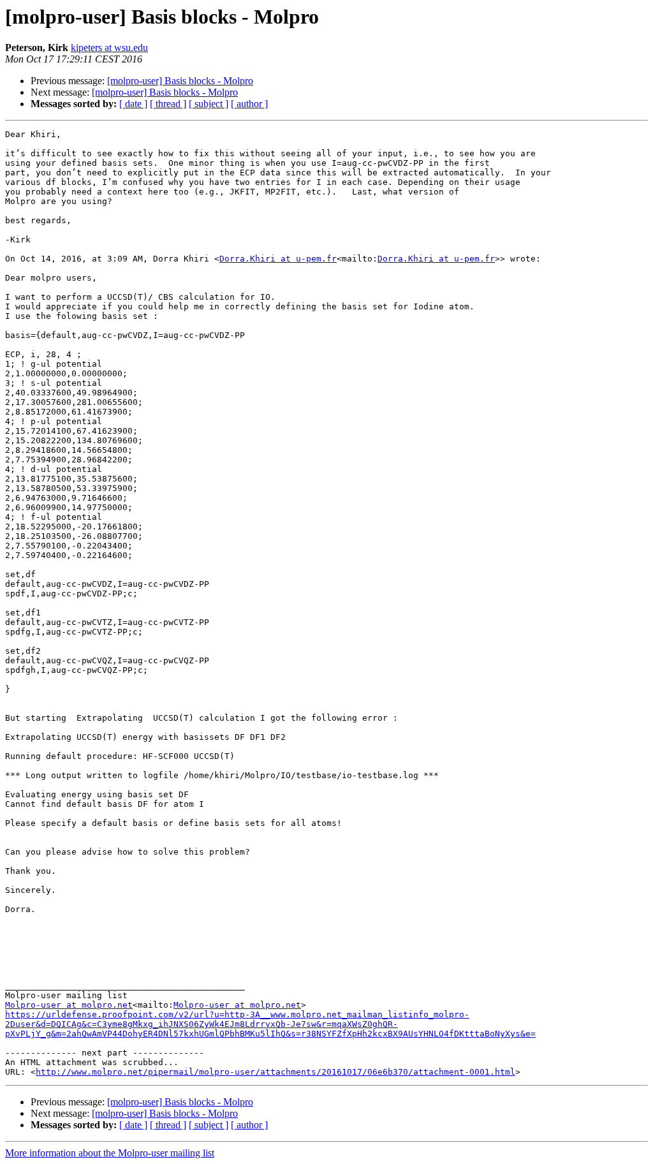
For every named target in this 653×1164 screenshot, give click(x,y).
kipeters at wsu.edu (109, 47)
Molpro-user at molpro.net (69, 1005)
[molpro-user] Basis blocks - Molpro (180, 80)
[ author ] (249, 103)
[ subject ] (208, 103)
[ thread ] (168, 103)
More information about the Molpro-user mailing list (109, 1152)
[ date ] (133, 103)
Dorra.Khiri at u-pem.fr (278, 258)
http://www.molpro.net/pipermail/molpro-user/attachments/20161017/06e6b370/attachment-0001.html (275, 1072)
